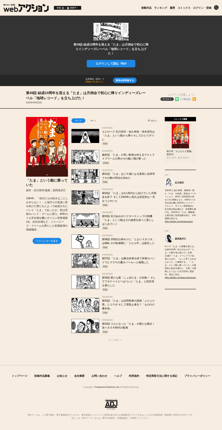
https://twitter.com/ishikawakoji (179, 221)
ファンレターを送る (47, 240)
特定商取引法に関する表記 (161, 375)
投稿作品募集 (42, 375)
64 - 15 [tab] (78, 121)
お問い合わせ (99, 375)
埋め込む (187, 99)
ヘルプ (118, 375)
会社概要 (79, 375)
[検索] (216, 7)
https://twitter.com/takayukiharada (180, 277)
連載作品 (146, 7)
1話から (153, 121)
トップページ (19, 375)
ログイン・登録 (202, 7)
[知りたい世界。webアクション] (26, 10)
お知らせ (62, 375)
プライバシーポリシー (197, 375)
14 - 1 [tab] (93, 121)
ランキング (160, 7)
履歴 (172, 7)
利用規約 (134, 375)
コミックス (184, 7)
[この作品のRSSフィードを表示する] (194, 99)
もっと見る (114, 340)
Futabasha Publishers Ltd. (107, 387)
